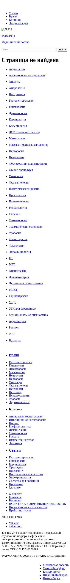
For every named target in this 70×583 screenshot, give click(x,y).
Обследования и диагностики (28, 163)
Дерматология (18, 113)
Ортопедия (16, 467)
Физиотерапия (18, 239)
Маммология (17, 138)
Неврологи (16, 375)
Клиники (15, 19)
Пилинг (14, 423)
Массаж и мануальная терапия (28, 144)
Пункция (15, 340)
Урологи (14, 398)
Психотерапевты (19, 395)
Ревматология (18, 207)
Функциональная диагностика (28, 314)
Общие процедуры (21, 169)
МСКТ (13, 289)
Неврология (16, 157)
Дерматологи (17, 368)
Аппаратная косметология (25, 416)
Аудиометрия (17, 321)
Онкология (16, 176)
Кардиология (17, 119)
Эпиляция (15, 443)
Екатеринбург (52, 571)
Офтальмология (19, 182)
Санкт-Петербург (54, 568)
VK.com (14, 523)
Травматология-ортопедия (25, 226)
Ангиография (17, 270)
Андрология (17, 88)
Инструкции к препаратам (26, 474)
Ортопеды (15, 382)
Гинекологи (16, 365)
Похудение (16, 470)
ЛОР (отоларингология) (24, 132)
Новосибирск (51, 578)
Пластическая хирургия (24, 188)
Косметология (18, 125)
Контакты (15, 497)
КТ (11, 258)
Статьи (15, 450)
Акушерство (17, 69)
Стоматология (18, 220)
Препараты (16, 484)
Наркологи (16, 378)
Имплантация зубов (21, 439)
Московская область (56, 565)
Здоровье (15, 487)
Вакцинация (17, 94)
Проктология (17, 195)
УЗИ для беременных (22, 308)
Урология (15, 232)
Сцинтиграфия (18, 296)
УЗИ (12, 333)
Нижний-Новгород (55, 575)
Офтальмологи (18, 385)
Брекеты (14, 436)
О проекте (15, 493)
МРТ (12, 264)
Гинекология (17, 106)
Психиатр (15, 392)
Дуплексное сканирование (26, 283)
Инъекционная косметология (27, 419)
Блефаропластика (20, 426)
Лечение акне (17, 429)
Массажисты (17, 372)
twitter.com (15, 526)
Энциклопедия (18, 23)
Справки (14, 214)
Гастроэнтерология (21, 100)
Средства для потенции (24, 480)
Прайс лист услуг (20, 510)
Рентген (14, 327)
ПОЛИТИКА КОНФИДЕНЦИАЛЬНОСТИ (37, 503)
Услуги (13, 13)
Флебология (16, 245)
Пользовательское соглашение (28, 507)
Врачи (13, 16)
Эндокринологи (19, 402)
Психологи (16, 388)
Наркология (16, 151)
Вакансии (15, 500)
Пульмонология (19, 201)
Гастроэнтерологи (20, 362)
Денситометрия (19, 277)
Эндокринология (20, 251)
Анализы (15, 81)
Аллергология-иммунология (27, 75)
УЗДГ (12, 302)
